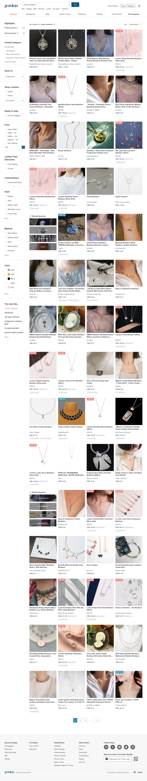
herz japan (56, 9)
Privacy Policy (59, 759)
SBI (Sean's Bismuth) (123, 432)
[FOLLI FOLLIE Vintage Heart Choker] (100, 365)
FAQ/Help (57, 746)
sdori (60, 478)
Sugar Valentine (121, 478)
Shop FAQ (32, 749)
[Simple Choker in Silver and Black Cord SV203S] (129, 457)
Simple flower (120, 570)
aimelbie (90, 64)
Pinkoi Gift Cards (10, 752)
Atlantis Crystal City (94, 294)
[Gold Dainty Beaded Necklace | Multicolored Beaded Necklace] (129, 638)
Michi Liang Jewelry (122, 202)
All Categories (9, 746)
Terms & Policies (60, 755)
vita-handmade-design (37, 570)
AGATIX (61, 340)
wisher (31, 659)
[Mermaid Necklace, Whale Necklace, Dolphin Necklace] (129, 227)
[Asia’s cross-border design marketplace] (11, 6)
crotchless (64, 9)
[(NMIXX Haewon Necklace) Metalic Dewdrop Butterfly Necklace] (43, 319)
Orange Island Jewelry (123, 613)
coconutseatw (92, 202)
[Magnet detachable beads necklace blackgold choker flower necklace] (43, 684)
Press (81, 749)
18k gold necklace (12, 317)
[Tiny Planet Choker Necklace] (43, 411)
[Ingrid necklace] (129, 181)
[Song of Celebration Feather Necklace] (71, 503)
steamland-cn (34, 613)
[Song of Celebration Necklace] (129, 273)
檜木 (23, 9)
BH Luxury (62, 705)
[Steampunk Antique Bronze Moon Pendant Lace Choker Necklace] (43, 592)
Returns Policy (59, 762)
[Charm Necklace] (100, 181)
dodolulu (29, 9)
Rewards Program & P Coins (63, 765)
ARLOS (118, 64)
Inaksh (60, 248)
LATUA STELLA (121, 705)
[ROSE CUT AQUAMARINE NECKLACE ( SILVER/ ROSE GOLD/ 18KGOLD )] (71, 457)
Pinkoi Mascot (84, 755)
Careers (81, 759)
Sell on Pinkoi (113, 6)
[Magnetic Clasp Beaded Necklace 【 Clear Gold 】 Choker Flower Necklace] (129, 365)
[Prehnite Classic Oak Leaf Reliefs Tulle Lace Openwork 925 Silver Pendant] (43, 43)
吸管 (35, 9)
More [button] (6, 218)
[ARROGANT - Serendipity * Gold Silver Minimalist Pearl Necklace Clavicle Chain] (43, 135)
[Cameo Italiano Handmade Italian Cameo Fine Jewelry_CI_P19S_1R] (71, 684)
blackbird (90, 386)
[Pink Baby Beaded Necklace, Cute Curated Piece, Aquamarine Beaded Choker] (43, 638)
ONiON (118, 386)
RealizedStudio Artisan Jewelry (40, 64)
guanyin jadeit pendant (14, 332)
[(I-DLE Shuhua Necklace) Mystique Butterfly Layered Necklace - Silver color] (100, 227)
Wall (6, 755)
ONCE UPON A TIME (37, 156)
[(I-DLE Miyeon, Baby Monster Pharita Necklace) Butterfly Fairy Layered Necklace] (100, 43)
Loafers (48, 9)
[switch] (15, 27)
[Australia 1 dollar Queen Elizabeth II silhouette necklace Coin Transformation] (100, 135)
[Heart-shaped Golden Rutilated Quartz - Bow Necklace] (43, 549)
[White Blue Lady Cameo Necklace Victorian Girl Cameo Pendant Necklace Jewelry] (71, 319)
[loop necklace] (100, 549)
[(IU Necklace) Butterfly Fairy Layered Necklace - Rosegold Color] (43, 89)
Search (75, 4)
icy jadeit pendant (12, 328)
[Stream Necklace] (71, 135)
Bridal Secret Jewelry (65, 613)
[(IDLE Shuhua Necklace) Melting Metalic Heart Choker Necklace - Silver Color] (129, 89)
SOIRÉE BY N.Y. (64, 570)
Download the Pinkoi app (119, 759)
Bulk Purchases (59, 749)
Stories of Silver (92, 478)
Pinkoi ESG (83, 752)
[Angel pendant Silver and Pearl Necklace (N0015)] (100, 457)
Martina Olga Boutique (66, 294)
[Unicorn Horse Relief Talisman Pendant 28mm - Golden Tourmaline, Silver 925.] (71, 43)
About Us (82, 746)
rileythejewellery (92, 156)
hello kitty (41, 9)
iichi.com (82, 762)
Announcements (59, 752)
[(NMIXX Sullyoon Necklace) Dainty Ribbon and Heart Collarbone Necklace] (100, 319)
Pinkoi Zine (8, 749)
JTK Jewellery (120, 659)
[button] (23, 147)
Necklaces (9, 312)
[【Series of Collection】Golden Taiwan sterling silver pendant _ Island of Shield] (129, 411)
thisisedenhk (119, 294)
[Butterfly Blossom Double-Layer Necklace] (71, 549)
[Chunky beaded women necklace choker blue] (129, 549)
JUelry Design (34, 432)
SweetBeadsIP (63, 432)
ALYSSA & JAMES (93, 110)
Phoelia (61, 156)
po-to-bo (90, 570)
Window (7, 759)
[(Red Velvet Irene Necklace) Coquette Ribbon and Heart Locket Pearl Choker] (43, 273)
